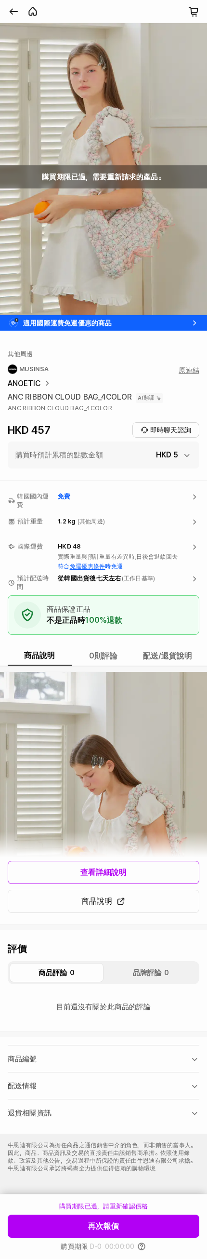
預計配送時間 (33, 582)
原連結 (189, 370)
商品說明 (96, 901)
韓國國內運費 (33, 501)
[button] (103, 455)
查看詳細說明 (103, 872)
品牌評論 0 (151, 972)
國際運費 (30, 546)
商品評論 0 (57, 972)
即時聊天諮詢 (170, 430)
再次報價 (103, 1226)
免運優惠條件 (87, 566)
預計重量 (30, 521)
